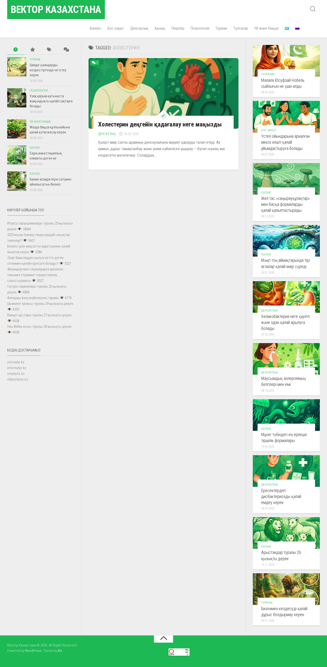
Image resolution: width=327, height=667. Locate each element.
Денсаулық (139, 28)
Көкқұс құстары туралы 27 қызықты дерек (39, 315)
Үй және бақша (266, 28)
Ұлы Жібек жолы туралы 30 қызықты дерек (39, 326)
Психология (200, 28)
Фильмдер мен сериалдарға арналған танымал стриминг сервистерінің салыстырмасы (35, 275)
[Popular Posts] (32, 50)
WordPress (33, 651)
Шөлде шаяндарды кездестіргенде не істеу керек (48, 70)
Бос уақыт (115, 28)
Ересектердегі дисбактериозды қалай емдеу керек (281, 496)
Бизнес (95, 28)
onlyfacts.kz (16, 374)
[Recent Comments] (65, 50)
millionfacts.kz (17, 379)
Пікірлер (177, 28)
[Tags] (49, 50)
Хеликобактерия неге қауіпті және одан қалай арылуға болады (285, 322)
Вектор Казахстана (56, 9)
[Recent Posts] (15, 50)
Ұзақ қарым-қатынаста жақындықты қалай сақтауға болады (51, 101)
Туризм (221, 28)
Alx (60, 651)
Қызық (160, 28)
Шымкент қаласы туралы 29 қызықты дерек (40, 303)
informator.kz (16, 368)
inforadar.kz (15, 362)
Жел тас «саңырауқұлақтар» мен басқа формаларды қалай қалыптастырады (285, 204)
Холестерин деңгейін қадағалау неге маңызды (160, 124)
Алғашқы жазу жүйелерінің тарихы (33, 298)
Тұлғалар (240, 28)
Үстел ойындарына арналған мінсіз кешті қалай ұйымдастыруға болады (285, 142)
